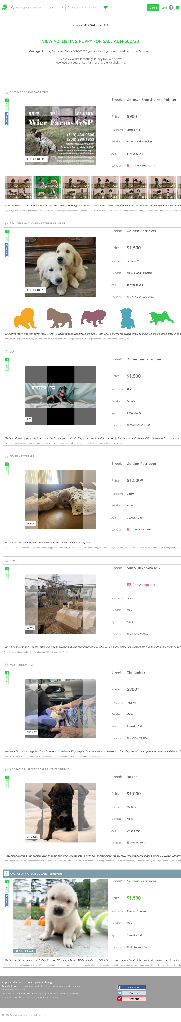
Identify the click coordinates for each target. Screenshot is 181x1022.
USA (128, 165)
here (122, 62)
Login (165, 7)
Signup (153, 7)
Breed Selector (26, 993)
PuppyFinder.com (12, 982)
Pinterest (134, 998)
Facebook (133, 987)
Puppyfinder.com (10, 986)
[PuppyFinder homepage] (5, 7)
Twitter (134, 993)
